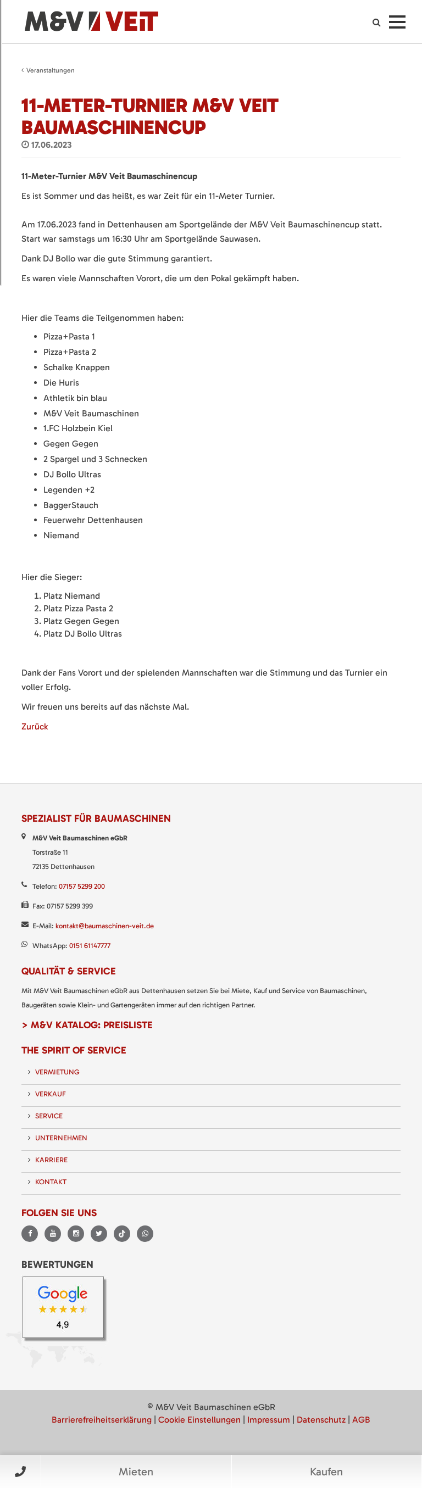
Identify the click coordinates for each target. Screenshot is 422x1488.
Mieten (136, 1471)
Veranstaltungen (50, 70)
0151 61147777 (89, 945)
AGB (361, 1419)
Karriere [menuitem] (51, 1160)
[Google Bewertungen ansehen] (66, 1310)
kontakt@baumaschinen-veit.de (104, 926)
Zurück (34, 726)
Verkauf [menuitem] (50, 1094)
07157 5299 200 (82, 886)
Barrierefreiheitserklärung (102, 1419)
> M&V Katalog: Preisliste (87, 1025)
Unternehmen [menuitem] (61, 1138)
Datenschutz (321, 1419)
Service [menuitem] (49, 1116)
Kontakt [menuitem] (50, 1182)
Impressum (268, 1419)
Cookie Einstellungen (199, 1419)
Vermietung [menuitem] (57, 1072)
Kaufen (326, 1471)
